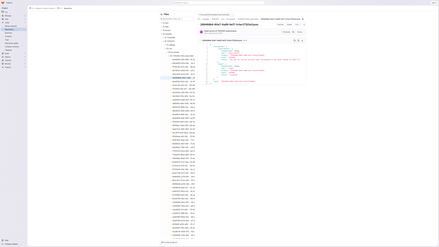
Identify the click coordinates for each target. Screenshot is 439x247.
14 (207, 73)
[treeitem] (177, 23)
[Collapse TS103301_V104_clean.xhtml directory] (168, 56)
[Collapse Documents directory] (167, 52)
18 (207, 81)
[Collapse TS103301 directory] (163, 41)
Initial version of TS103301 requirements (220, 31)
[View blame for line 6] (200, 55)
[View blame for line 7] (200, 57)
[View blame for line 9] (200, 62)
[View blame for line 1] (200, 44)
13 (207, 70)
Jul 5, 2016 (218, 33)
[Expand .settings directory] (165, 45)
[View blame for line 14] (200, 73)
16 (207, 77)
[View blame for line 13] (200, 70)
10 (207, 64)
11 (207, 66)
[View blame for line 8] (200, 60)
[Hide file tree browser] (161, 14)
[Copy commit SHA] (293, 32)
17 (207, 79)
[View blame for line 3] (200, 49)
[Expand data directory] (161, 26)
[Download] (302, 40)
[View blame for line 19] (200, 83)
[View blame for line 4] (200, 51)
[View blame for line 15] (200, 75)
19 (207, 84)
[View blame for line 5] (200, 53)
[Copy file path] (303, 19)
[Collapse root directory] (165, 48)
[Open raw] (298, 40)
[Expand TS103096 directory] (163, 37)
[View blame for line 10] (200, 64)
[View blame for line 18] (200, 81)
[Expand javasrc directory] (161, 30)
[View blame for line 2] (200, 47)
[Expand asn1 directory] (161, 23)
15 (207, 75)
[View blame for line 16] (200, 77)
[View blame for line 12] (200, 68)
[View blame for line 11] (200, 66)
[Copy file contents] (294, 40)
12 (207, 68)
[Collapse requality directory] (161, 34)
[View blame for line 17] (200, 79)
